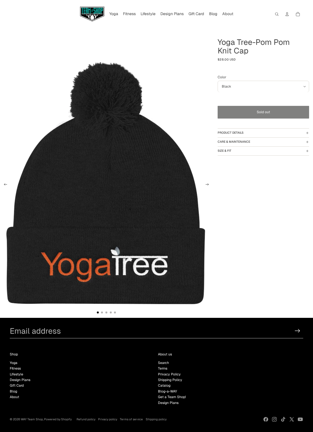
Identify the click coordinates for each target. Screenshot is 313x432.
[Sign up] (297, 331)
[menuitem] (113, 14)
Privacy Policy (169, 374)
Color (222, 77)
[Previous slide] (4, 185)
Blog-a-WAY (167, 391)
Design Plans (20, 380)
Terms (162, 368)
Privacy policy (107, 419)
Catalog (164, 385)
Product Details (231, 133)
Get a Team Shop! (172, 397)
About (14, 397)
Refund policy (86, 419)
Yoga (13, 363)
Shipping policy (156, 419)
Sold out (263, 112)
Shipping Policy (170, 380)
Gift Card (17, 385)
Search (163, 363)
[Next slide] (209, 185)
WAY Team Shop (32, 419)
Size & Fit (224, 151)
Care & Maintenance (234, 142)
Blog (13, 391)
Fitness (15, 368)
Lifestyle (16, 374)
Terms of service (131, 419)
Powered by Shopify (58, 419)
